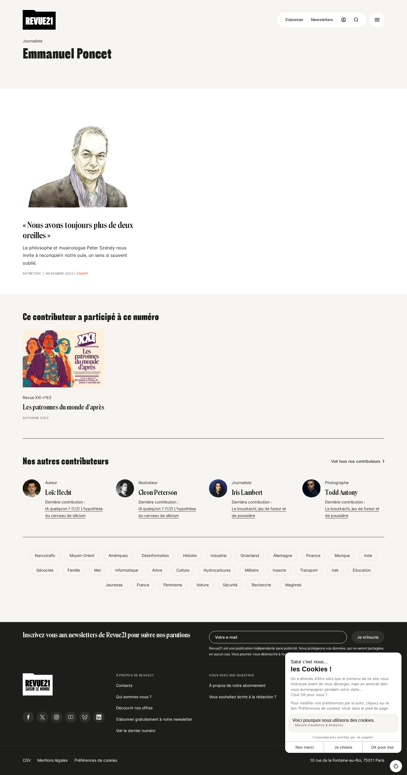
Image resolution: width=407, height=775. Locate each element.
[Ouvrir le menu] (377, 19)
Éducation (362, 570)
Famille (74, 570)
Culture (182, 570)
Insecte (279, 570)
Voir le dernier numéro (135, 730)
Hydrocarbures (217, 570)
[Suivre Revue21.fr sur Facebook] (28, 717)
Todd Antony (341, 492)
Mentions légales (52, 760)
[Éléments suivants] (384, 356)
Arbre (157, 570)
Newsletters (322, 19)
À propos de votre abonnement (237, 685)
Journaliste (32, 41)
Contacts (124, 685)
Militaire (252, 570)
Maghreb (293, 584)
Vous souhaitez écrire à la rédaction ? (242, 696)
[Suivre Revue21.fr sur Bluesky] (85, 717)
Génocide (44, 570)
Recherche (261, 584)
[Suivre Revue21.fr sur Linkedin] (99, 717)
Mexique (342, 555)
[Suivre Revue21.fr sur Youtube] (70, 717)
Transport (309, 570)
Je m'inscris (368, 637)
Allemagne (282, 555)
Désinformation (155, 555)
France (143, 584)
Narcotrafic (45, 555)
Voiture (202, 584)
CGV (27, 760)
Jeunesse (114, 584)
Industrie (218, 555)
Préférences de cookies (95, 760)
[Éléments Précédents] (22, 356)
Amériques (118, 555)
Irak (335, 570)
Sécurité (230, 584)
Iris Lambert (247, 492)
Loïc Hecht (58, 492)
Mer (97, 570)
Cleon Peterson (157, 492)
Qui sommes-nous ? (133, 696)
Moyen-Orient (81, 555)
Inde (368, 555)
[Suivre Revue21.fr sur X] (42, 717)
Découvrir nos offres (134, 707)
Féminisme (172, 584)
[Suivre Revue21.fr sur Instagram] (56, 717)
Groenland (250, 555)
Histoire (190, 555)
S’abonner (294, 19)
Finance (313, 555)
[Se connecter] (343, 19)
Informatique (126, 570)
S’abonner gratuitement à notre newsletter (154, 719)
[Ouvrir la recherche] (356, 20)
